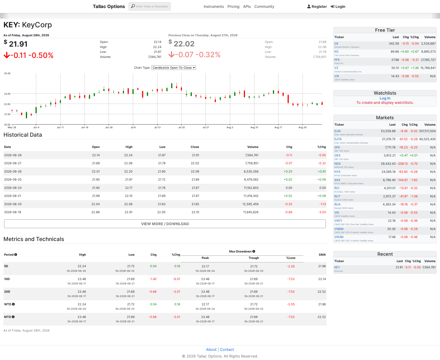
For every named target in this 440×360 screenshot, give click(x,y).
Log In (385, 98)
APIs (247, 6)
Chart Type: (142, 67)
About (211, 349)
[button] (165, 223)
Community (264, 6)
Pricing (233, 6)
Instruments (214, 6)
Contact (227, 349)
